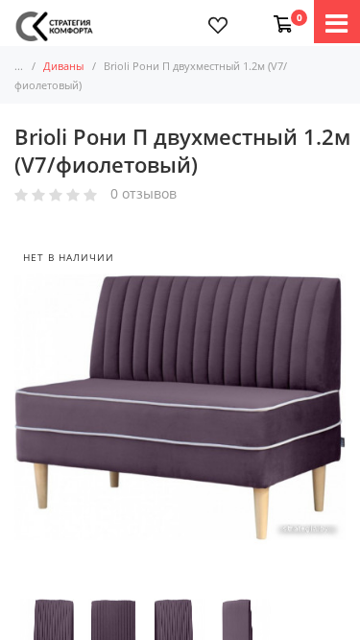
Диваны (63, 66)
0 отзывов (143, 194)
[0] (279, 14)
